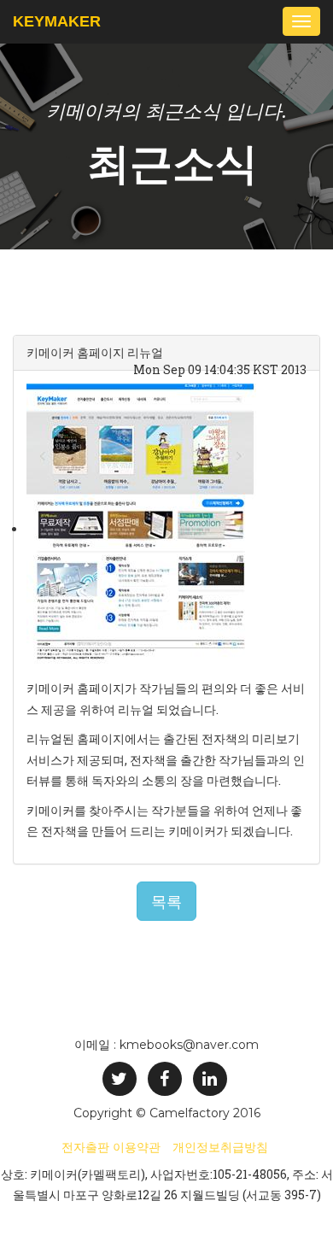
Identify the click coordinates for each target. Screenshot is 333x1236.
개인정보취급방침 (220, 1147)
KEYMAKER (57, 21)
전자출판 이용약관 (111, 1147)
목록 (166, 901)
